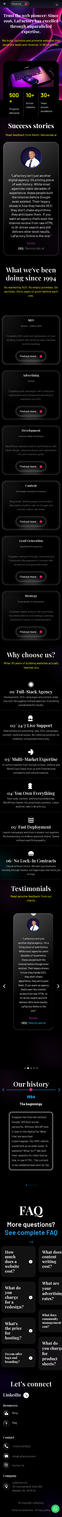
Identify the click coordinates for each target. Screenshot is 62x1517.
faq (14, 1422)
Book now (17, 3)
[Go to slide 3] (31, 1068)
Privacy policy (42, 1510)
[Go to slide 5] (37, 1068)
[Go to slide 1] (25, 1068)
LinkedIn (12, 1395)
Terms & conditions (22, 1510)
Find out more (28, 356)
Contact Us (18, 1465)
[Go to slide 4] (34, 1068)
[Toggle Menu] (4, 4)
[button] (4, 986)
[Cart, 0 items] (57, 5)
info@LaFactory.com (23, 1456)
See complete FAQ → (31, 1236)
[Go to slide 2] (28, 1068)
